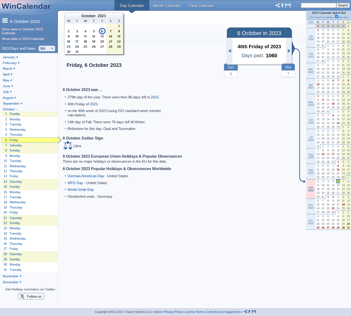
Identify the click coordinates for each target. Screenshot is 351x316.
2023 (154, 97)
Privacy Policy (173, 312)
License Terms (194, 312)
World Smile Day (81, 189)
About (158, 312)
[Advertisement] (176, 49)
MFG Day (75, 183)
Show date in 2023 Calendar (23, 39)
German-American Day (86, 176)
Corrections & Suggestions (223, 312)
